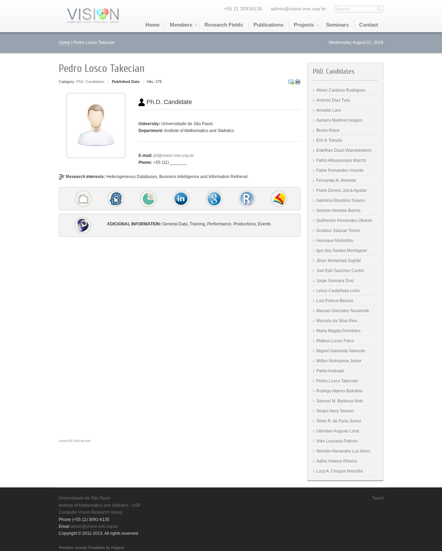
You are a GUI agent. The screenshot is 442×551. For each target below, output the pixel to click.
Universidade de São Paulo (84, 498)
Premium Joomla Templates (82, 547)
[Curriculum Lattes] (83, 225)
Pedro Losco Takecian (102, 68)
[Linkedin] (181, 198)
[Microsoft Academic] (279, 198)
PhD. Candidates (90, 82)
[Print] (297, 82)
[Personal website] (83, 198)
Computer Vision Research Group (90, 512)
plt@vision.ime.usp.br (173, 155)
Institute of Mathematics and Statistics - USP (100, 505)
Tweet (377, 498)
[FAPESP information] (148, 198)
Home (64, 42)
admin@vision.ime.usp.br (298, 8)
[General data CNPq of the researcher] (115, 198)
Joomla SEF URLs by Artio (74, 440)
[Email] (291, 82)
